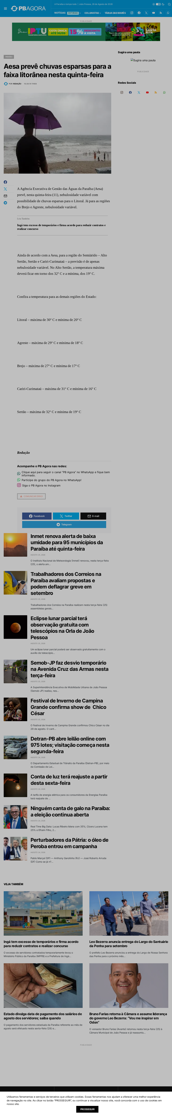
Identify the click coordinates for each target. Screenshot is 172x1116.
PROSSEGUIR (87, 1109)
